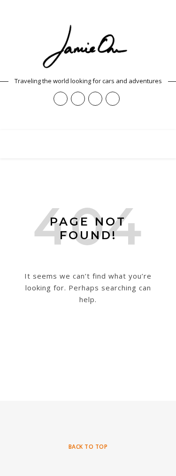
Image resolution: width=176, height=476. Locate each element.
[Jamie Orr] (88, 46)
